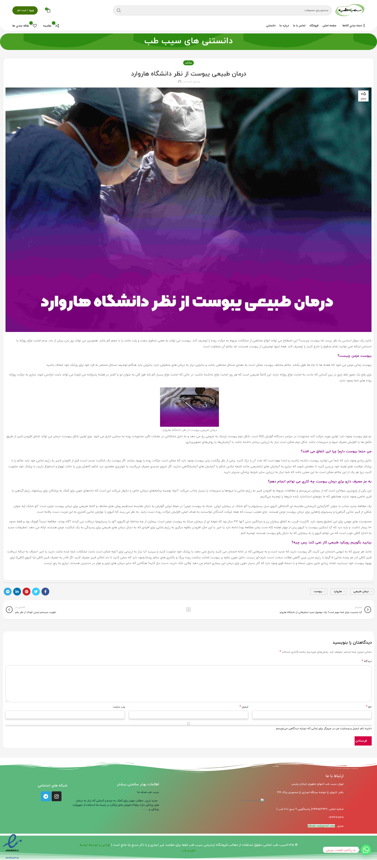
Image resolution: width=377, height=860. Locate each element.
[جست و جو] (119, 10)
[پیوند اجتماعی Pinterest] (26, 591)
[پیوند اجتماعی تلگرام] (8, 591)
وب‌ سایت (119, 707)
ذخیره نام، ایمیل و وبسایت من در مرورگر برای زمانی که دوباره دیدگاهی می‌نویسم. (323, 728)
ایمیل (244, 707)
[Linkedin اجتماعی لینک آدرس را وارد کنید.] (17, 591)
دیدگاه (367, 661)
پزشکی (188, 62)
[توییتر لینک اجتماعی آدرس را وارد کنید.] (36, 591)
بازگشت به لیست (188, 610)
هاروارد (338, 591)
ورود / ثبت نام (25, 10)
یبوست (318, 591)
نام (369, 707)
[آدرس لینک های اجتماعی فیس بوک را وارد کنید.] (45, 591)
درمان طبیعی (361, 591)
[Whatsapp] (366, 849)
